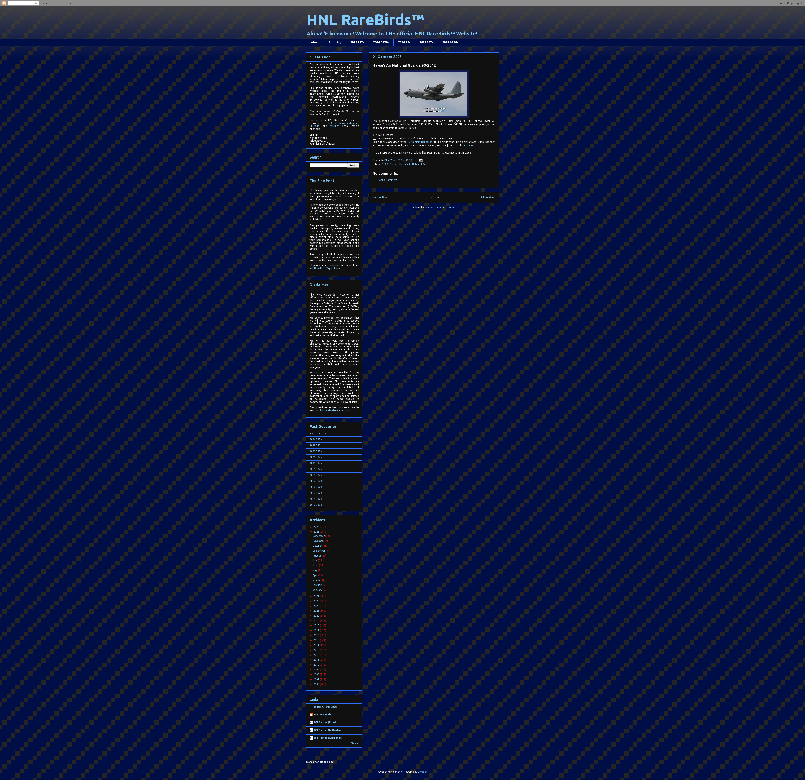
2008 (316, 674)
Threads (314, 126)
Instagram (352, 123)
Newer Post (380, 197)
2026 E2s (404, 42)
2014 (316, 645)
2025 (316, 531)
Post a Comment (387, 179)
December (319, 536)
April (315, 575)
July (315, 560)
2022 (316, 605)
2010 (316, 664)
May (315, 570)
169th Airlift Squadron (419, 142)
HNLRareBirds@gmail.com (325, 268)
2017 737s (316, 481)
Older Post (488, 197)
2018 (316, 625)
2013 (316, 649)
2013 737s (316, 504)
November (319, 541)
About (315, 42)
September (319, 550)
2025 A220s (450, 42)
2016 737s (316, 487)
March (317, 580)
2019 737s (316, 469)
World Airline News (325, 706)
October (317, 545)
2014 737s (316, 498)
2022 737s (316, 451)
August (317, 555)
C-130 (384, 164)
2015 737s (316, 493)
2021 (316, 610)
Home (435, 197)
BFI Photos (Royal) (325, 722)
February (318, 585)
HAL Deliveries (318, 433)
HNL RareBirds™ (365, 19)
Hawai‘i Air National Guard (414, 164)
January (318, 590)
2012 (316, 654)
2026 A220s (381, 42)
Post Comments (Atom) (442, 207)
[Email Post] (420, 160)
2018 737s (316, 475)
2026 (316, 527)
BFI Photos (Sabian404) (328, 737)
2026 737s (357, 42)
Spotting (335, 42)
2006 (316, 684)
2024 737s (316, 439)
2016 (316, 635)
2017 (316, 630)
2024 (316, 596)
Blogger (422, 771)
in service (467, 145)
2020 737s (316, 463)
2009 (316, 669)
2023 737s (316, 445)
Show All (355, 743)
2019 (316, 620)
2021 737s (316, 457)
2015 (316, 640)
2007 (316, 679)
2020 (316, 615)
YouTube (334, 126)
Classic (393, 164)
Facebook (339, 123)
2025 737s (426, 42)
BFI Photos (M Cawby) (327, 730)
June (316, 565)
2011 (316, 659)
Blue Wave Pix (322, 714)
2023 (316, 601)
